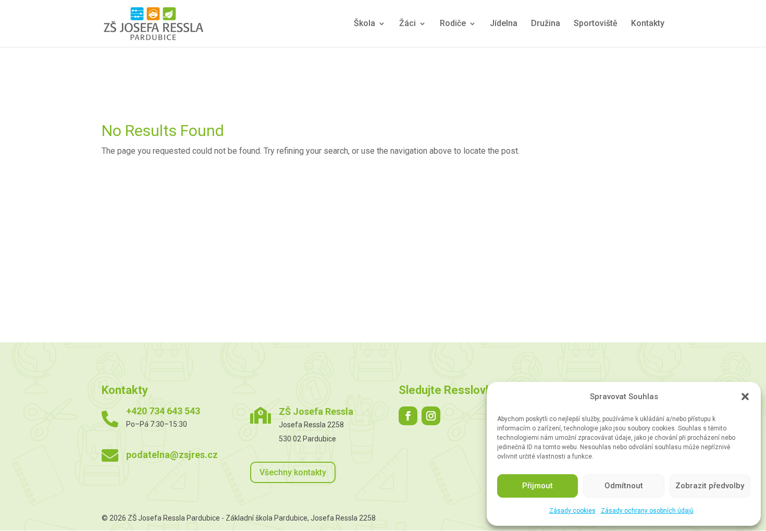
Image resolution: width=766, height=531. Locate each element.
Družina (545, 24)
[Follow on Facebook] (408, 415)
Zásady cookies (572, 510)
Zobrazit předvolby (709, 485)
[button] (745, 396)
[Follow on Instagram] (431, 415)
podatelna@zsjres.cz (172, 454)
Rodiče (453, 24)
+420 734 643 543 (163, 410)
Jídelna (503, 24)
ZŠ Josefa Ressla (316, 411)
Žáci (407, 24)
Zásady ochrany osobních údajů (647, 510)
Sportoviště (595, 24)
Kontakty (647, 24)
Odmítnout (623, 485)
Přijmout (537, 485)
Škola (364, 24)
